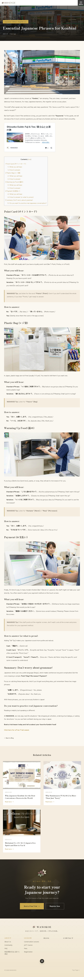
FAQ (6, 948)
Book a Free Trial (32, 906)
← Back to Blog (9, 738)
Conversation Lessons (31, 942)
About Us (8, 942)
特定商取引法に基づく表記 (12, 953)
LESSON (28, 938)
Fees (25, 948)
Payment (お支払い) (12, 191)
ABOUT (8, 938)
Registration (28, 952)
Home (4, 16)
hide (29, 159)
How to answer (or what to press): (21, 197)
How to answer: (14, 170)
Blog (10, 16)
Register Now (55, 906)
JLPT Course (28, 945)
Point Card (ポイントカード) (15, 164)
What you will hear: (15, 167)
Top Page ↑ (75, 970)
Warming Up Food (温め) (14, 182)
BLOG (46, 938)
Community (8, 945)
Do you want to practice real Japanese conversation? (27, 203)
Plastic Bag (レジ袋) (12, 173)
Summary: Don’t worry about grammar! (19, 200)
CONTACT (68, 938)
